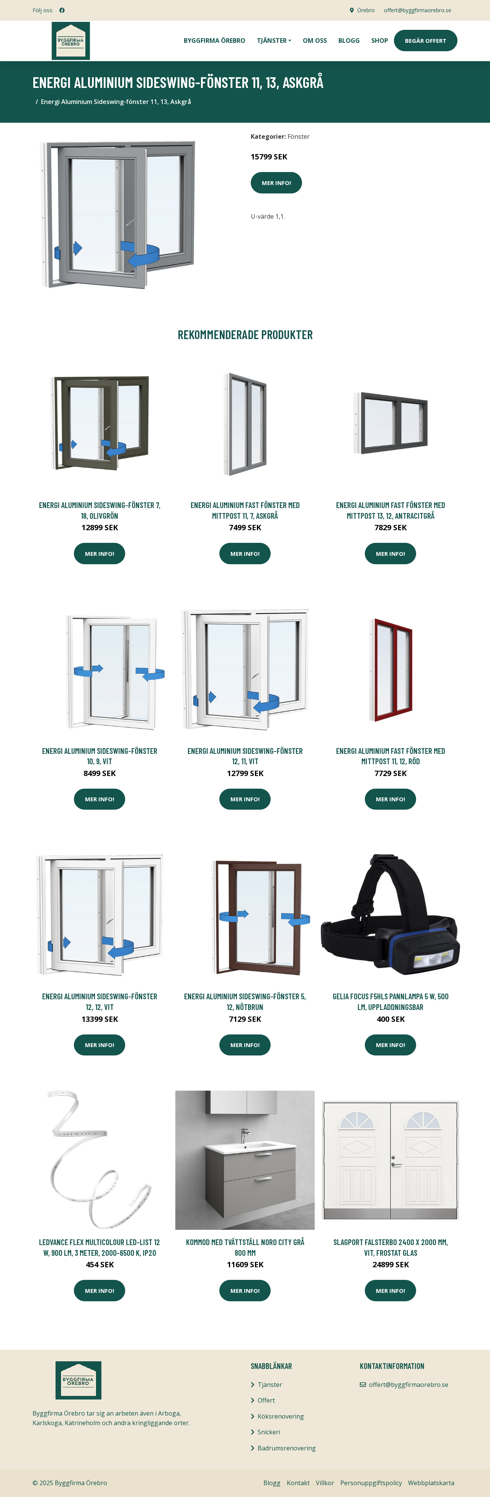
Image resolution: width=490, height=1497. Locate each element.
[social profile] (62, 10)
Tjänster (270, 1384)
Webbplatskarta (431, 1483)
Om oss (315, 40)
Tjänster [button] (272, 40)
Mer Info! (276, 183)
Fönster (298, 136)
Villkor (325, 1483)
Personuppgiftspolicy (371, 1483)
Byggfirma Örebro (214, 40)
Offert (266, 1400)
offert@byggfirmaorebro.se (417, 10)
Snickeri (269, 1432)
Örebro (366, 10)
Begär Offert (425, 40)
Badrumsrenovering (287, 1448)
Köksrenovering (281, 1416)
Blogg (349, 40)
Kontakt (298, 1483)
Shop (379, 40)
